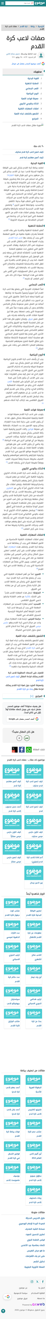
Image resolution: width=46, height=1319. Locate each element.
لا (19, 738)
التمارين (9, 488)
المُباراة (11, 175)
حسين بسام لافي (13, 54)
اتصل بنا (41, 1288)
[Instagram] (32, 1282)
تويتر (15, 750)
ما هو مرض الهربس (36, 1251)
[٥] (3, 439)
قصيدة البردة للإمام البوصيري (32, 1224)
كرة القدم (30, 648)
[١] (13, 204)
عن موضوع (23, 1288)
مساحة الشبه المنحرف (35, 1229)
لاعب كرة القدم (15, 238)
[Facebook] (43, 1282)
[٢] (9, 219)
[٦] (7, 462)
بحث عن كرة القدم (25, 689)
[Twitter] (37, 1282)
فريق (30, 319)
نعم (26, 738)
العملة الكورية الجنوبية (34, 1267)
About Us (41, 1298)
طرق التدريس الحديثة (35, 1218)
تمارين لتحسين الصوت (35, 1234)
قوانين (30, 429)
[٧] (37, 568)
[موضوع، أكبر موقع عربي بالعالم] (40, 4)
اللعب (9, 382)
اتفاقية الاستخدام (38, 1293)
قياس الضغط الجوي (36, 1240)
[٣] (37, 348)
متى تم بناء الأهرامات (35, 1256)
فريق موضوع (22, 1298)
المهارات (12, 547)
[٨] (10, 666)
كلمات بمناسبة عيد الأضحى (33, 1245)
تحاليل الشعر (39, 1262)
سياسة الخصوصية (20, 1293)
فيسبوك (22, 750)
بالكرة (27, 596)
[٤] (42, 403)
